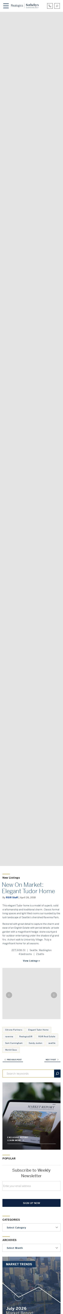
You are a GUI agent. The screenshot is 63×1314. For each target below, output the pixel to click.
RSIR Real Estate (46, 1036)
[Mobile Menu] (6, 6)
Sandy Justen (35, 1043)
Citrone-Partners (13, 1030)
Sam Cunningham (14, 1043)
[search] (57, 6)
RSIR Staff (12, 897)
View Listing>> (31, 960)
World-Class (11, 1050)
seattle (52, 1043)
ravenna (9, 1036)
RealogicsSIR (25, 1036)
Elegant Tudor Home (38, 1030)
